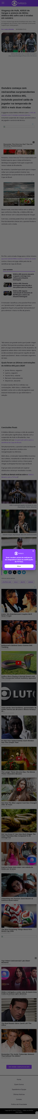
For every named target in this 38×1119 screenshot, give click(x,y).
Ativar (19, 566)
